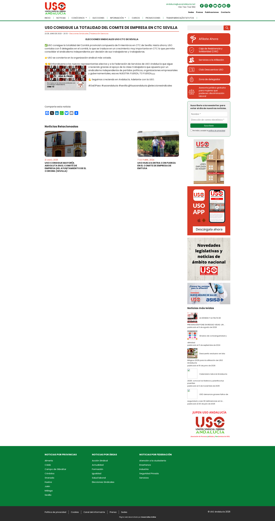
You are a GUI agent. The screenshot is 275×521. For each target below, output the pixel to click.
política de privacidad (217, 131)
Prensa (199, 12)
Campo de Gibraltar (55, 469)
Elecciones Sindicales (79, 33)
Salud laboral (99, 477)
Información (117, 18)
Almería (49, 460)
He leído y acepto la (208, 131)
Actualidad (98, 464)
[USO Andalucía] (55, 9)
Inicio (48, 18)
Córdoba (49, 473)
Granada (49, 477)
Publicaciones (212, 12)
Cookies (75, 512)
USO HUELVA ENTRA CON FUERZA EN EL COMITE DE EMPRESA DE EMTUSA (156, 165)
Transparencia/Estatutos (180, 18)
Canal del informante (94, 512)
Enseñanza (145, 464)
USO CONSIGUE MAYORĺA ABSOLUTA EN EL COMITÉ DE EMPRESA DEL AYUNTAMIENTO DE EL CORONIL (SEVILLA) (65, 167)
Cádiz (48, 464)
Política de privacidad (55, 512)
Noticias (61, 18)
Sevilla (48, 494)
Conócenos (78, 18)
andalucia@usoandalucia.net (180, 4)
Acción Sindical (100, 460)
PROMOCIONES (153, 18)
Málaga (49, 490)
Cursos (136, 18)
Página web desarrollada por (137, 517)
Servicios (144, 477)
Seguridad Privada (149, 473)
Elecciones (98, 18)
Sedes (191, 12)
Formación (97, 469)
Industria (144, 469)
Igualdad (96, 473)
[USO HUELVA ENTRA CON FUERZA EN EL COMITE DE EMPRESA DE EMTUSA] (158, 144)
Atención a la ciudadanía (152, 460)
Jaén (47, 486)
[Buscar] (227, 27)
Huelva (48, 482)
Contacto (225, 12)
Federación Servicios (99, 33)
